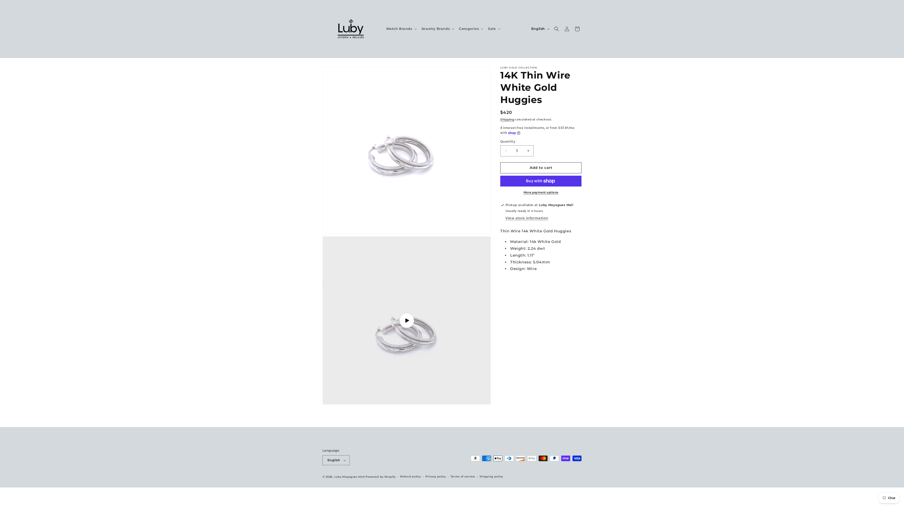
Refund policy (410, 476)
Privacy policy (435, 476)
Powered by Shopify (381, 476)
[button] (401, 29)
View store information (526, 218)
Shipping (507, 119)
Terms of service (463, 476)
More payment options (541, 192)
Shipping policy (491, 476)
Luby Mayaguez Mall (349, 476)
